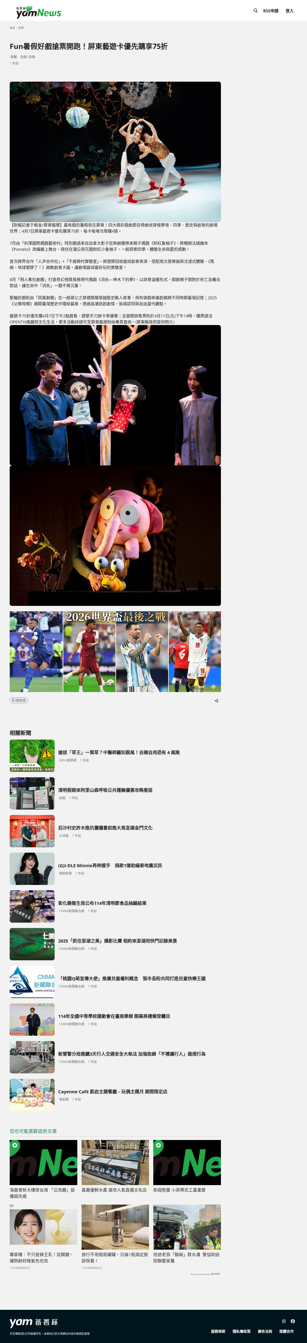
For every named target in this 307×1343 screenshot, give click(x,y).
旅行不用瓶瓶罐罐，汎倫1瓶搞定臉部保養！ (115, 1258)
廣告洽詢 (265, 1331)
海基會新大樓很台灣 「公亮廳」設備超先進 (42, 1193)
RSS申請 (270, 10)
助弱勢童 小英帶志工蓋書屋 (179, 1190)
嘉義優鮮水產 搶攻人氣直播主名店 (114, 1190)
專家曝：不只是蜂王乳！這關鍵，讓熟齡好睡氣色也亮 (42, 1258)
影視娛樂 (19, 700)
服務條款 (218, 1331)
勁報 (14, 57)
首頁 (12, 28)
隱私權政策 (242, 1331)
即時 (21, 28)
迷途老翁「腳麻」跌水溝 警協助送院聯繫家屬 (186, 1258)
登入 (290, 10)
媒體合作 (286, 1331)
